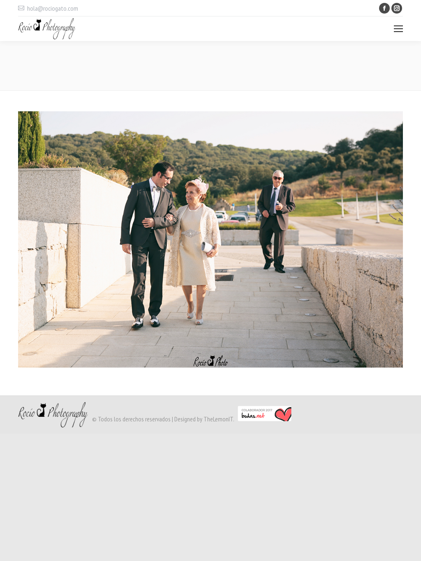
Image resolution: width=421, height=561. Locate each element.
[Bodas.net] (264, 419)
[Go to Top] (408, 548)
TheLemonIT (218, 419)
